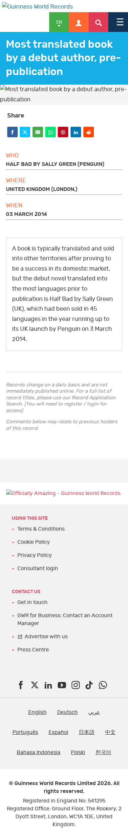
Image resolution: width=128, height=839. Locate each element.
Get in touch (32, 602)
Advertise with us (46, 636)
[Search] (98, 22)
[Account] (79, 22)
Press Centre (33, 649)
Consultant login (37, 568)
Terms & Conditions (41, 529)
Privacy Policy (34, 555)
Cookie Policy (33, 542)
